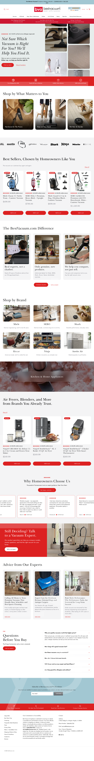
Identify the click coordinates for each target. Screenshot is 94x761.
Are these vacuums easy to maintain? (56, 652)
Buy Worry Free (8, 718)
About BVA (7, 716)
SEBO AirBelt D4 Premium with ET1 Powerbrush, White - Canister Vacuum (79, 199)
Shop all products (20, 65)
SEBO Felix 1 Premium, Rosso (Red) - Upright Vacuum (35, 198)
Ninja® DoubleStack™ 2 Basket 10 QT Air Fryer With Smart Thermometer (76, 451)
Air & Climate (51, 16)
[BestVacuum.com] (47, 9)
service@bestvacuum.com (68, 726)
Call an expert (54, 285)
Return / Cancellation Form (10, 730)
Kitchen (43, 16)
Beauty (58, 16)
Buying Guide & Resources (75, 16)
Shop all (87, 167)
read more (7, 616)
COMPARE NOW (58, 1)
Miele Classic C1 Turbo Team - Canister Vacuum (13, 197)
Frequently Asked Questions (11, 723)
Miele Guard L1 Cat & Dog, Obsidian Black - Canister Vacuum (57, 198)
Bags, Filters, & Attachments (33, 16)
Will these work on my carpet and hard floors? (60, 664)
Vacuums (15, 16)
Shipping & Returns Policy (10, 732)
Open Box (64, 16)
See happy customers (45, 490)
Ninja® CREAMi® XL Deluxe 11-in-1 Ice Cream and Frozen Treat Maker (17, 451)
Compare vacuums (41, 285)
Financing (6, 720)
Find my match (7, 65)
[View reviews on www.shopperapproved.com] (74, 9)
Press (5, 725)
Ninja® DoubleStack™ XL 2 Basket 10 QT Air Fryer (44, 450)
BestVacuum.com (11, 751)
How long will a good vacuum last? (56, 647)
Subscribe (58, 693)
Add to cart (13, 213)
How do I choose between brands (55, 658)
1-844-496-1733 (70, 723)
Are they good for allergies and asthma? (58, 670)
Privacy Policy (7, 727)
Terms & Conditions (9, 734)
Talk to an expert (11, 549)
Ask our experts (9, 648)
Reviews (6, 739)
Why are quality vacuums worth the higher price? (60, 633)
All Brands (22, 16)
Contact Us (6, 737)
